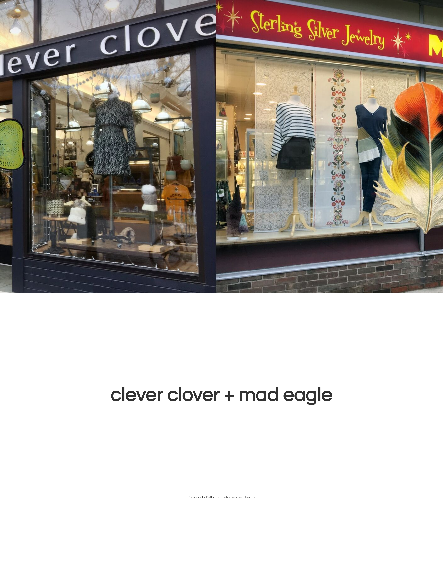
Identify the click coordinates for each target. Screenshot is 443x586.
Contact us (17, 4)
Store (7, 4)
